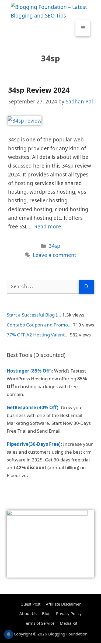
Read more (47, 226)
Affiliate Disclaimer (63, 604)
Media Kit (68, 623)
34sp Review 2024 (38, 90)
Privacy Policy (69, 613)
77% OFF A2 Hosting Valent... (38, 335)
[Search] (86, 287)
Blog (46, 613)
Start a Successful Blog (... (34, 315)
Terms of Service (39, 623)
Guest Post (30, 604)
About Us (28, 613)
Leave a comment (54, 255)
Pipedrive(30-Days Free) (34, 444)
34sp (54, 245)
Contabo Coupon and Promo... (39, 325)
